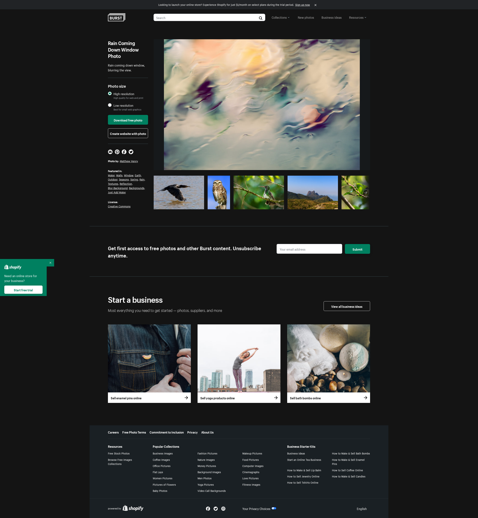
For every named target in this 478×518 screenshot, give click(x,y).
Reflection (126, 183)
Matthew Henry (129, 161)
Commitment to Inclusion (167, 431)
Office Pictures (161, 466)
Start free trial (23, 289)
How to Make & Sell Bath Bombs (351, 453)
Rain (142, 179)
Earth (138, 175)
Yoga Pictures (206, 484)
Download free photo (128, 119)
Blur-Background (118, 188)
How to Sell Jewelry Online (303, 476)
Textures (113, 183)
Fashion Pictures (207, 453)
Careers (113, 431)
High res (178, 205)
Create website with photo (128, 133)
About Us (207, 431)
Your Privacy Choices (256, 508)
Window (128, 175)
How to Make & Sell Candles (348, 476)
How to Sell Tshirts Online (302, 482)
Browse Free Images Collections (120, 461)
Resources (356, 17)
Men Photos (205, 478)
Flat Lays (158, 472)
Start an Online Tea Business (304, 459)
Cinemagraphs (250, 472)
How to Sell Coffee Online (347, 470)
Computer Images (252, 466)
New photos (306, 17)
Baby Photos (160, 490)
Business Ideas (296, 453)
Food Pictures (250, 459)
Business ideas (332, 17)
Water (111, 175)
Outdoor (112, 179)
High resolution (124, 94)
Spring (134, 179)
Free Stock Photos (119, 453)
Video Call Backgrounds (212, 490)
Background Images (209, 472)
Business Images (163, 453)
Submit (357, 248)
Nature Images (206, 459)
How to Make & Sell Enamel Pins (348, 461)
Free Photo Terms (134, 431)
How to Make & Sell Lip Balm (304, 470)
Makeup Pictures (252, 453)
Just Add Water (117, 192)
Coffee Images (161, 459)
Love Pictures (250, 478)
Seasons (124, 179)
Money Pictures (207, 466)
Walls (119, 175)
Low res (192, 205)
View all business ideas (346, 306)
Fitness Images (251, 484)
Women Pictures (162, 478)
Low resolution (123, 105)
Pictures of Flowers (164, 484)
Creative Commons (119, 206)
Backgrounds (136, 188)
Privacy (192, 431)
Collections (279, 17)
